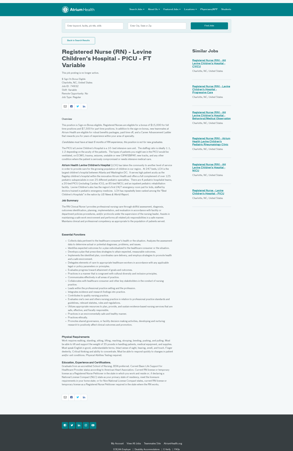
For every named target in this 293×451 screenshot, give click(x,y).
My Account (117, 443)
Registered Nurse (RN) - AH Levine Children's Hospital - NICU (209, 167)
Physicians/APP (209, 9)
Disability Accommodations (147, 449)
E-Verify (167, 449)
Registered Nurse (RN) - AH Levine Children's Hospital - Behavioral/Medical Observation (211, 115)
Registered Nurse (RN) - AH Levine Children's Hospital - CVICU (209, 63)
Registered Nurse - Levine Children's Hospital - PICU (208, 192)
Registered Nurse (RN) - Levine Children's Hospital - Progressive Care (211, 89)
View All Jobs (134, 443)
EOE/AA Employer (122, 449)
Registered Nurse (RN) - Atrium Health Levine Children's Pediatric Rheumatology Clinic (211, 141)
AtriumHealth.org (173, 443)
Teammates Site (152, 443)
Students (226, 9)
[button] (65, 106)
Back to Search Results (78, 41)
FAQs (177, 449)
